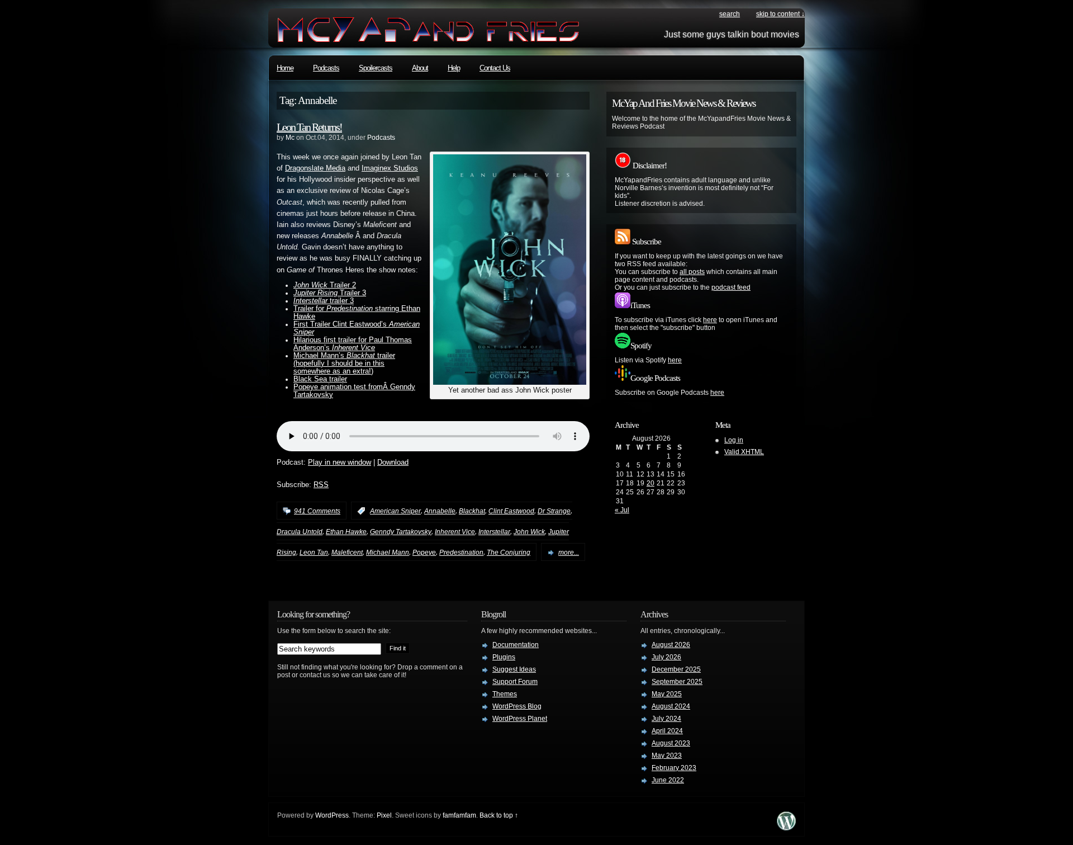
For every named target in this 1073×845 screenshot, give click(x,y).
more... (568, 552)
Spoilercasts (375, 68)
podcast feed (731, 287)
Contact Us (494, 68)
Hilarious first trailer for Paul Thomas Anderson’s (352, 344)
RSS (321, 485)
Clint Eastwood (511, 511)
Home (285, 68)
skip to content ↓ (780, 14)
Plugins (503, 657)
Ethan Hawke (346, 532)
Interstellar (494, 532)
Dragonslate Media (315, 168)
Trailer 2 (324, 285)
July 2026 (666, 657)
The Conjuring (508, 552)
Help (454, 68)
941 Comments (317, 511)
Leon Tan (314, 552)
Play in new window (339, 462)
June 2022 (668, 780)
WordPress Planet (519, 719)
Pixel (384, 815)
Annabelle (439, 511)
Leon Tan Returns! (309, 127)
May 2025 (667, 694)
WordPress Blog (517, 706)
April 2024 (667, 731)
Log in (733, 440)
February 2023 (674, 768)
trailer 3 (323, 301)
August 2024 (671, 706)
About (420, 68)
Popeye (424, 552)
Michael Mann (387, 552)
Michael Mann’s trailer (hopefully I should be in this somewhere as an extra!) (344, 363)
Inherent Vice (455, 532)
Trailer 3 (329, 293)
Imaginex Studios (390, 168)
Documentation (515, 645)
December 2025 (676, 669)
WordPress (332, 815)
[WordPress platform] (786, 827)
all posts (692, 272)
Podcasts (326, 68)
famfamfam (459, 815)
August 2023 (671, 743)
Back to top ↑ (498, 815)
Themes (504, 694)
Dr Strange (554, 511)
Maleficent (347, 552)
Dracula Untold (299, 532)
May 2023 (667, 755)
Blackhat (472, 511)
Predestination (461, 552)
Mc (290, 137)
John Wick (529, 532)
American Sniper (395, 511)
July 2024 (666, 719)
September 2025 (677, 682)
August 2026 (671, 645)
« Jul (622, 510)
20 (650, 483)
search (729, 14)
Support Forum (515, 682)
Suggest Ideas (514, 669)
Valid (744, 452)
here (710, 320)
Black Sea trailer (320, 379)
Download (393, 462)
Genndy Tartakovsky (400, 532)
